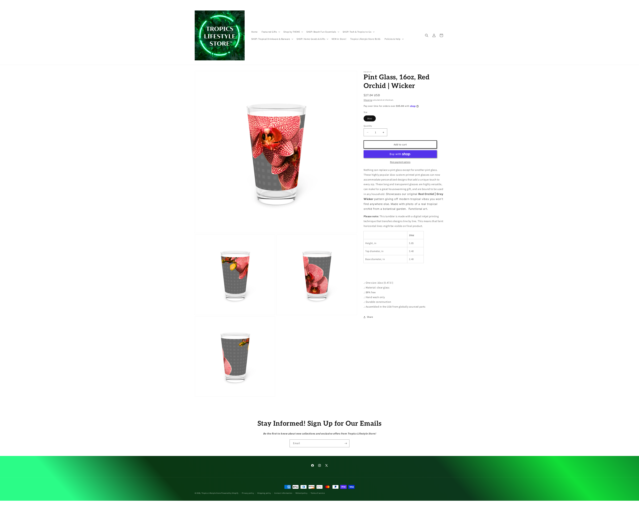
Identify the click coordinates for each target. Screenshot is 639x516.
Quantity (368, 125)
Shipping (368, 100)
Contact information (283, 493)
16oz (369, 118)
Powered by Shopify (229, 493)
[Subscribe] (345, 443)
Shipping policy (264, 493)
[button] (270, 31)
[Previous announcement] (270, 3)
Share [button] (370, 317)
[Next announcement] (368, 3)
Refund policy (301, 493)
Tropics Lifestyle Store (211, 493)
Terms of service (318, 493)
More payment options (400, 162)
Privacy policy (248, 493)
